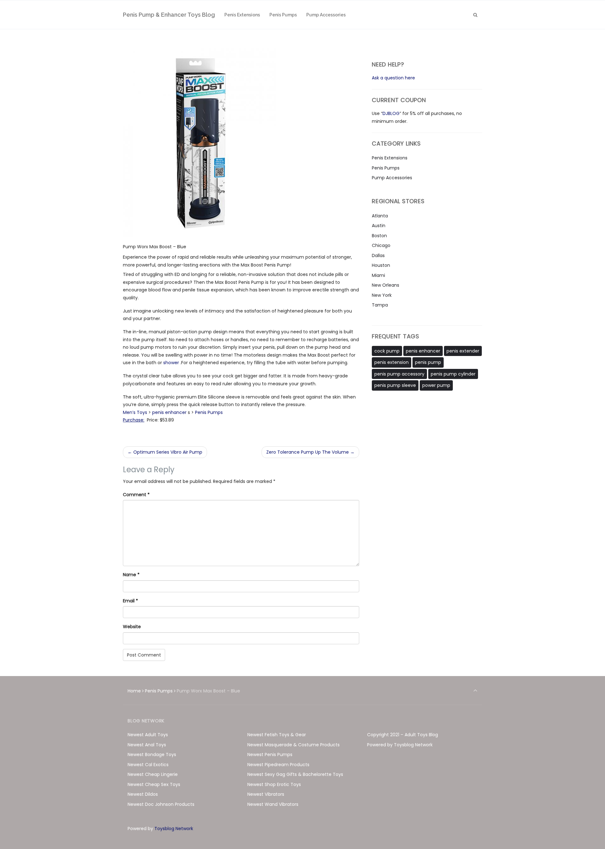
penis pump (428, 362)
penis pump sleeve (395, 385)
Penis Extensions (389, 158)
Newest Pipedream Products (278, 764)
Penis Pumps (209, 412)
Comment (136, 494)
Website (132, 626)
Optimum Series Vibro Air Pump (165, 452)
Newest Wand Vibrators (272, 804)
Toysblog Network (173, 828)
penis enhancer (170, 412)
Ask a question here (393, 78)
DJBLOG (391, 113)
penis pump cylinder (453, 374)
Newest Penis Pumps (269, 754)
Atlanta (380, 216)
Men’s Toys (135, 412)
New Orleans (385, 285)
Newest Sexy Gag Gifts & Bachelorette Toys (295, 774)
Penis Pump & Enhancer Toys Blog (169, 14)
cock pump (387, 351)
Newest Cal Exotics (148, 764)
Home (134, 691)
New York (382, 295)
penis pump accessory (399, 374)
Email (130, 601)
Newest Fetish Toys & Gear (276, 734)
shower (171, 362)
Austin (378, 225)
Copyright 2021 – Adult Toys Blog (402, 734)
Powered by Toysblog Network (400, 745)
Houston (381, 265)
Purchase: (133, 420)
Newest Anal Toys (147, 745)
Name (131, 574)
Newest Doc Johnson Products (161, 804)
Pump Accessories (392, 178)
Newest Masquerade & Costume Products (293, 745)
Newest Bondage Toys (152, 754)
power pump (436, 385)
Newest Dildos (143, 794)
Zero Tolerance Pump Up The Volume (310, 452)
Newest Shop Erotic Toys (274, 784)
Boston (379, 235)
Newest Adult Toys (148, 734)
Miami (378, 275)
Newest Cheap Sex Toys (154, 784)
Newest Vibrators (265, 794)
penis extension (391, 362)
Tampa (380, 305)
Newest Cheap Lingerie (153, 774)
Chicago (381, 245)
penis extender (463, 351)
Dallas (378, 255)
